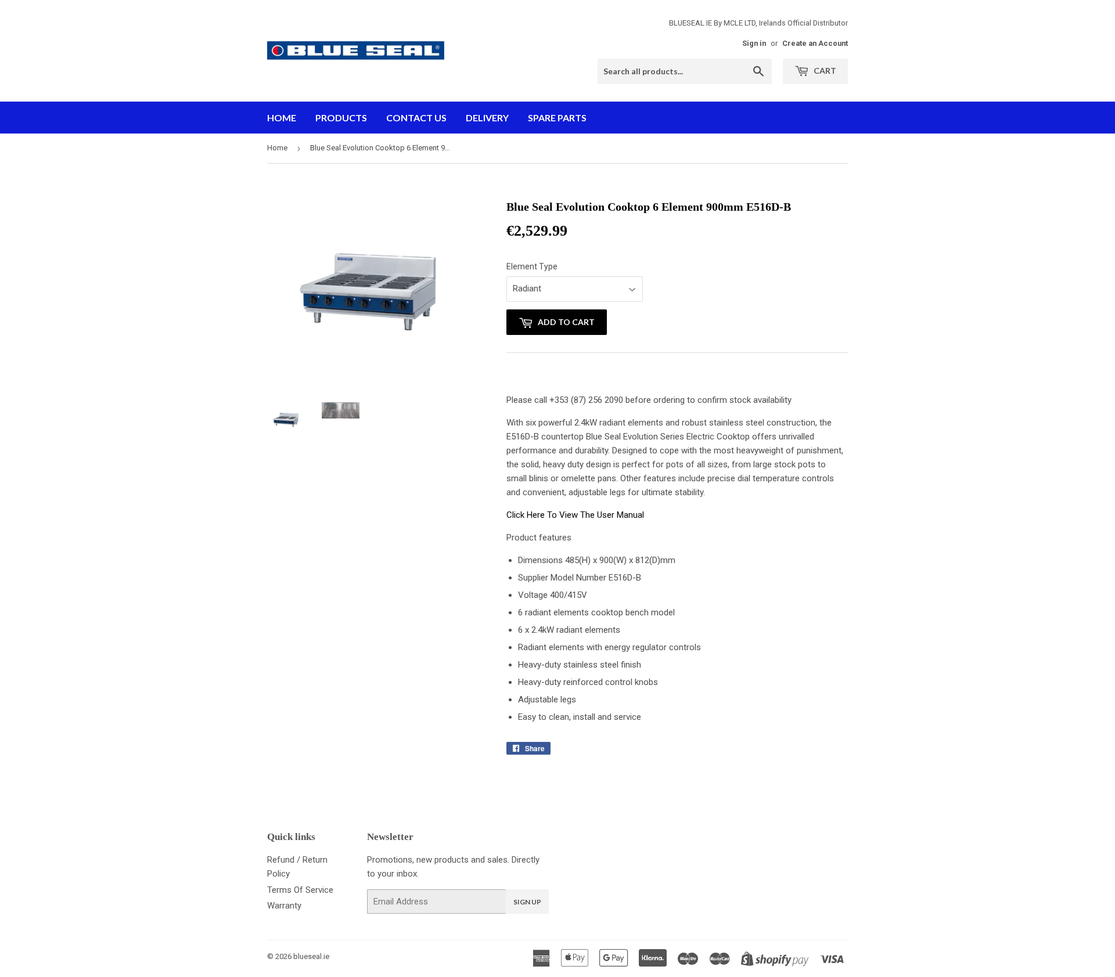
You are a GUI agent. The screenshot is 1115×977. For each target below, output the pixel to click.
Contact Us (416, 117)
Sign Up (527, 901)
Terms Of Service (300, 890)
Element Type (532, 266)
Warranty (284, 905)
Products (341, 117)
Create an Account (815, 43)
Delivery (487, 117)
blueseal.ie (311, 956)
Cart (824, 70)
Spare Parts (557, 117)
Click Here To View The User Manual (575, 515)
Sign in (754, 43)
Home (281, 117)
